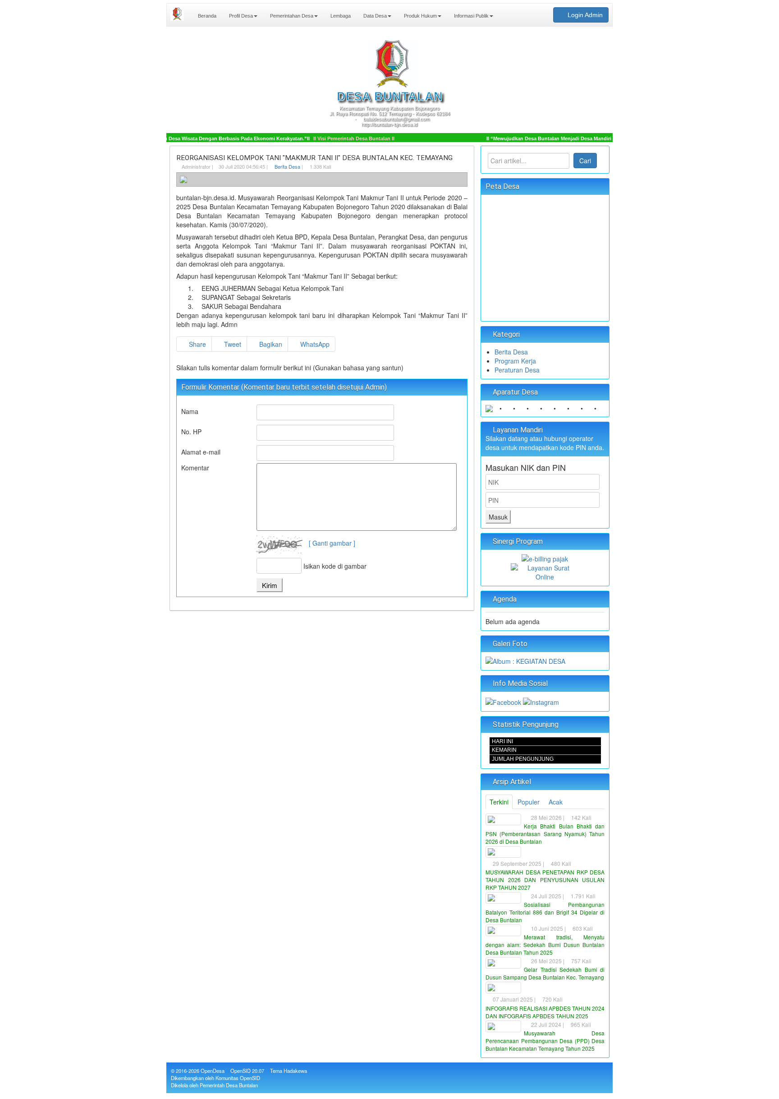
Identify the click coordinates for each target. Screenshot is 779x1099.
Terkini (499, 801)
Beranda (206, 15)
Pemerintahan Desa (291, 15)
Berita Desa (287, 166)
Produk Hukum (420, 15)
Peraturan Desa (517, 369)
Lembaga (340, 15)
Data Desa (374, 15)
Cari (585, 160)
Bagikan (269, 344)
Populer (529, 801)
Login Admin (584, 14)
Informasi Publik (471, 15)
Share (196, 344)
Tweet (231, 344)
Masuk (498, 516)
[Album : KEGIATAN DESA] (525, 660)
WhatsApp (314, 344)
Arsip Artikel (511, 781)
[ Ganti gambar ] (332, 542)
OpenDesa (213, 1070)
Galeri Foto (509, 643)
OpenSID (240, 1070)
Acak (556, 801)
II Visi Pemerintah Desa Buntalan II (338, 138)
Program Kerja (515, 360)
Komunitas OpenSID (237, 1077)
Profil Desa (240, 15)
